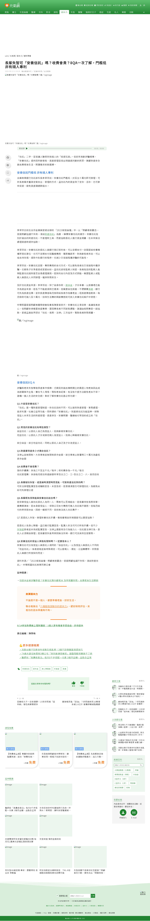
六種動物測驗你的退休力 (53, 606)
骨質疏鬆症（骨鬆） (122, 774)
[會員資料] (140, 5)
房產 (91, 289)
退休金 (69, 285)
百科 (41, 12)
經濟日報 (89, 5)
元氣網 (12, 56)
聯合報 (80, 5)
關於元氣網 (50, 906)
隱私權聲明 (79, 913)
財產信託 (49, 234)
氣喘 (128, 787)
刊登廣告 (38, 913)
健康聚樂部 (60, 906)
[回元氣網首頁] (15, 5)
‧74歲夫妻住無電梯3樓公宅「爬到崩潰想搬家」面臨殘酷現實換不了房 (55, 653)
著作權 (71, 913)
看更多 (141, 681)
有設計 (109, 5)
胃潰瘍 (133, 783)
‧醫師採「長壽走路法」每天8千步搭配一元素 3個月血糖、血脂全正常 (55, 657)
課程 (56, 12)
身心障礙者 (46, 669)
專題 (124, 12)
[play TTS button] (27, 148)
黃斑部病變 (119, 787)
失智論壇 (24, 12)
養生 (14, 12)
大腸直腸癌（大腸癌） (123, 770)
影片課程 (10, 749)
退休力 (64, 12)
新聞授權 (56, 913)
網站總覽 (112, 913)
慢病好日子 (91, 12)
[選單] (144, 5)
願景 (125, 5)
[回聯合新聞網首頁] (7, 6)
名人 (116, 12)
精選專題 (69, 906)
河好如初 (99, 5)
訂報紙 (95, 913)
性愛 (109, 12)
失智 (73, 12)
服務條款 (65, 913)
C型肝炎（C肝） (121, 783)
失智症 (136, 774)
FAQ (45, 913)
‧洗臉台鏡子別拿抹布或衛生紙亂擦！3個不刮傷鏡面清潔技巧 (51, 649)
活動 (131, 12)
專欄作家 (101, 906)
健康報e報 (63, 896)
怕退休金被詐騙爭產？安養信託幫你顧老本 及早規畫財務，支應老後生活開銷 (58, 580)
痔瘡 (137, 770)
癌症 (101, 12)
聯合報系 (88, 913)
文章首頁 (92, 906)
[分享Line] (8, 165)
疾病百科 (77, 906)
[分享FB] (8, 157)
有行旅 (117, 5)
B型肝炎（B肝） (121, 779)
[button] (144, 12)
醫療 (33, 12)
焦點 (7, 12)
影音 (48, 12)
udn (6, 56)
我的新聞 (133, 5)
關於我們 (103, 913)
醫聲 (80, 12)
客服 (49, 913)
